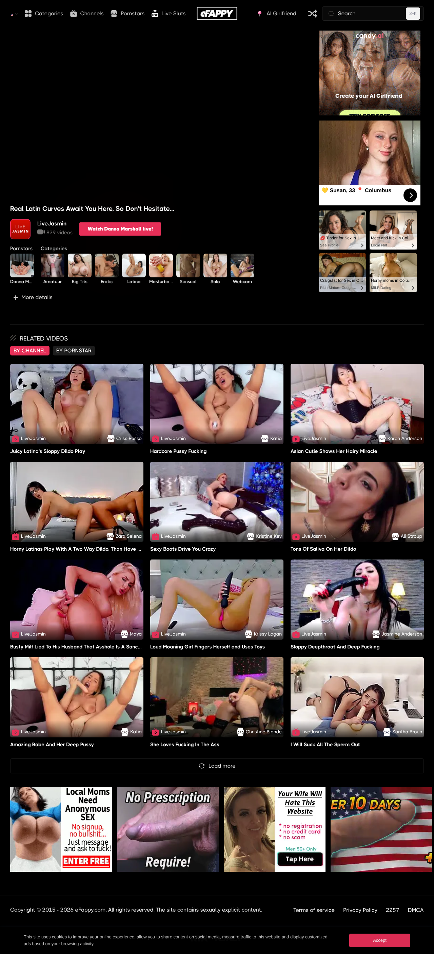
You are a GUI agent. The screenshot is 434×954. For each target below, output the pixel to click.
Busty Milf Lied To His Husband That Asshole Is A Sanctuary (80, 647)
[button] (159, 297)
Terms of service (314, 910)
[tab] (30, 350)
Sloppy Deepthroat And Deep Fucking (335, 647)
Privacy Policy (360, 910)
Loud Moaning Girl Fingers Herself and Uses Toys (207, 647)
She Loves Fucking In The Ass (184, 744)
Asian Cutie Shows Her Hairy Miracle (334, 451)
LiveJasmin (51, 223)
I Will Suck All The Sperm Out (325, 744)
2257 (392, 910)
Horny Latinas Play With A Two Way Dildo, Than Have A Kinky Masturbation (99, 549)
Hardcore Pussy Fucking (178, 451)
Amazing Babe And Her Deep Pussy (52, 744)
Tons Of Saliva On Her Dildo (323, 549)
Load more (222, 766)
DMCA (416, 910)
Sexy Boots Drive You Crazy (183, 549)
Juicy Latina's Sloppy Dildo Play (47, 451)
